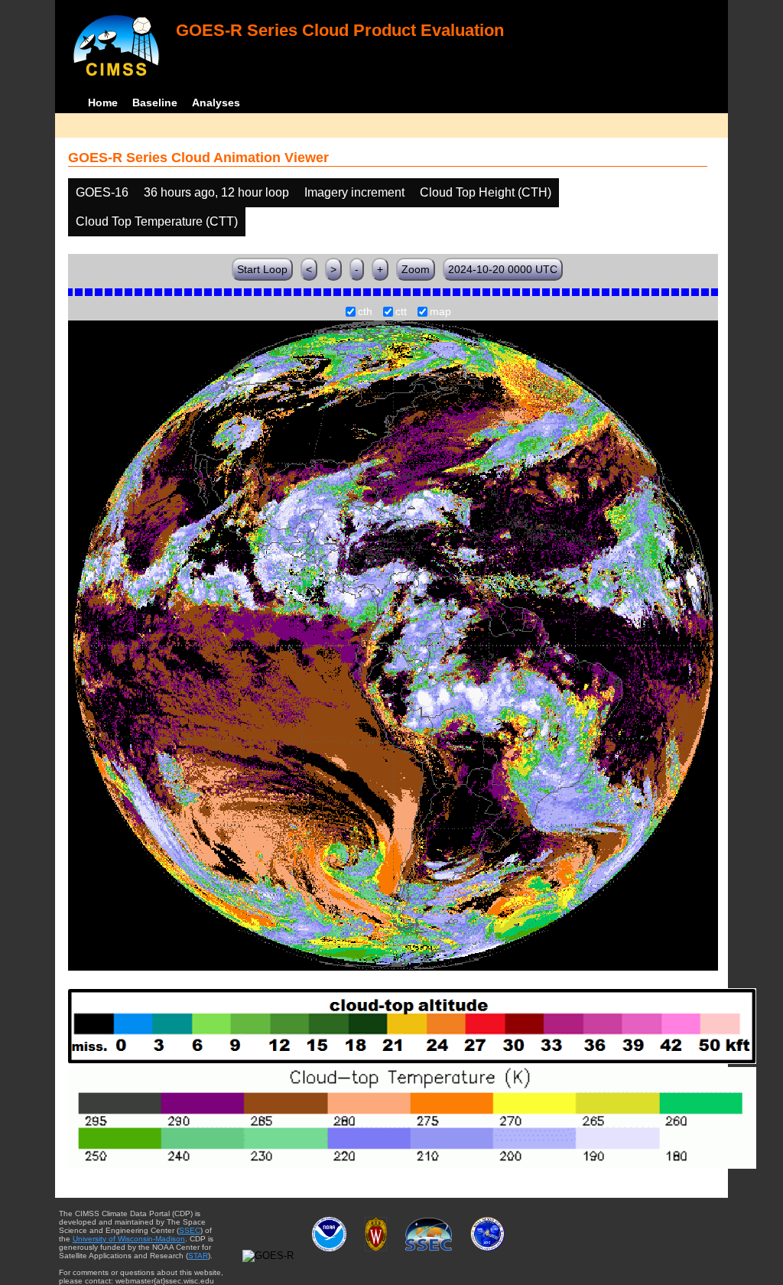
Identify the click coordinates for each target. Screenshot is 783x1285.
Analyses (216, 102)
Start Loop (262, 269)
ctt (401, 312)
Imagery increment (354, 192)
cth (365, 312)
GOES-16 (102, 192)
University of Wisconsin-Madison (129, 1239)
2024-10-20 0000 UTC (502, 269)
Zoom (415, 269)
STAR (198, 1255)
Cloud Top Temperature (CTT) (157, 221)
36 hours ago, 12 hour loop (216, 192)
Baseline (154, 102)
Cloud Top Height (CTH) (485, 192)
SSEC (189, 1230)
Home (103, 102)
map (440, 312)
